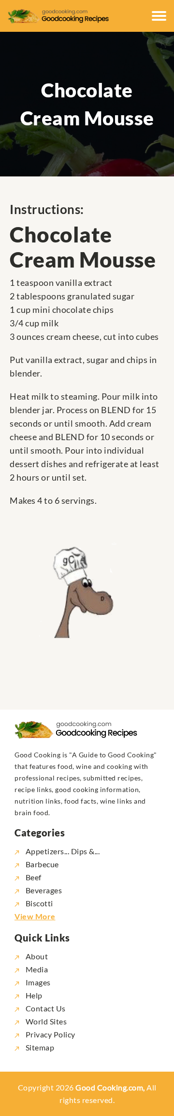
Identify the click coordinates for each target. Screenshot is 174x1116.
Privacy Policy (49, 1034)
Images (37, 982)
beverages (44, 890)
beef (34, 877)
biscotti (39, 903)
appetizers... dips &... (63, 851)
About (36, 956)
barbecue (42, 864)
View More (35, 916)
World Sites (45, 1021)
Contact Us (45, 1008)
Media (36, 969)
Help (33, 995)
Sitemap (39, 1047)
